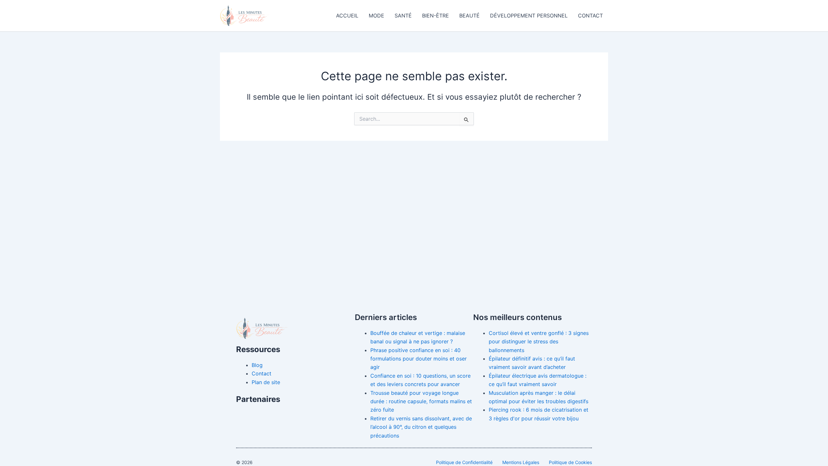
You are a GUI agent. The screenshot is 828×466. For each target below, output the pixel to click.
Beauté (469, 15)
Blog (257, 365)
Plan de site (266, 382)
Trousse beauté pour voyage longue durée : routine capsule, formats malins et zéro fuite (421, 401)
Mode (376, 15)
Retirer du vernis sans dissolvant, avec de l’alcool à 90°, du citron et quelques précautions (421, 427)
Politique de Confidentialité (464, 462)
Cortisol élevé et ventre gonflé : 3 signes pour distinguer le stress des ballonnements (539, 341)
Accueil (347, 15)
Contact (590, 15)
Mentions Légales (520, 462)
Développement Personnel (529, 15)
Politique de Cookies (570, 462)
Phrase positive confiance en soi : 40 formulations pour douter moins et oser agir (418, 359)
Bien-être (435, 15)
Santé (403, 15)
